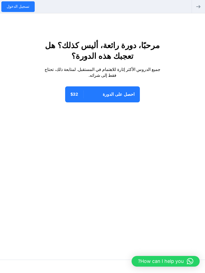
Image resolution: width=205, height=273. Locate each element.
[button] (166, 261)
